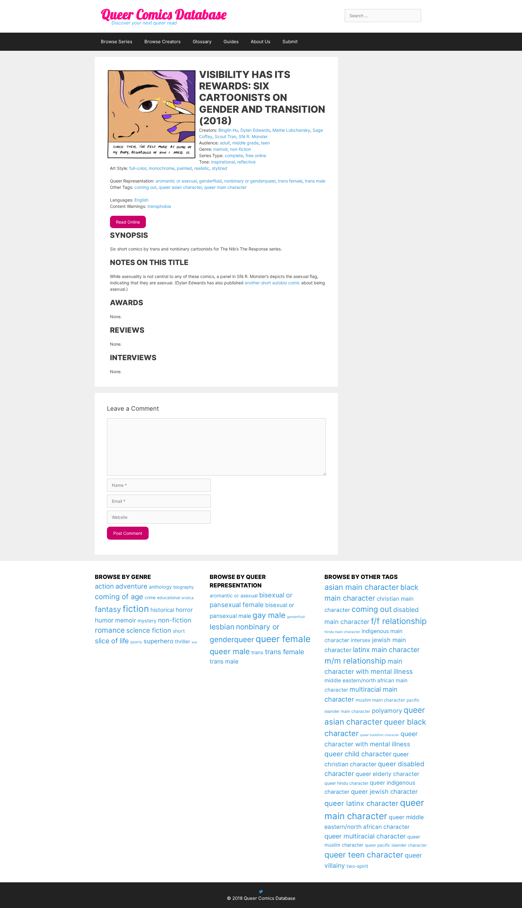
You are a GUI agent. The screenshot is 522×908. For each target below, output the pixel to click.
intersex (361, 640)
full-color (137, 168)
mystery (146, 621)
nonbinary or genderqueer (250, 180)
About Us (260, 41)
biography (183, 587)
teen (265, 142)
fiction (136, 608)
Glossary (202, 41)
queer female (283, 639)
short (179, 631)
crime (150, 597)
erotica (188, 598)
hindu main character (342, 631)
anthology (160, 587)
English (141, 199)
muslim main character (380, 700)
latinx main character (386, 649)
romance (110, 630)
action (104, 586)
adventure (131, 586)
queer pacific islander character (396, 845)
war (194, 642)
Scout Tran (225, 136)
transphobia (159, 206)
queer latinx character (361, 803)
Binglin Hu (228, 130)
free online (256, 155)
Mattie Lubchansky (291, 130)
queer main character (225, 187)
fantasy (108, 609)
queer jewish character (384, 791)
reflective (246, 161)
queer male (230, 651)
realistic (201, 168)
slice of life (112, 641)
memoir (220, 149)
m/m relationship (355, 660)
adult (225, 142)
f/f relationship (399, 621)
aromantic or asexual (176, 180)
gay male (269, 615)
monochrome (161, 168)
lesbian (222, 626)
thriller (182, 641)
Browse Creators (162, 41)
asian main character (361, 587)
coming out (145, 187)
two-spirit (357, 866)
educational (168, 597)
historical (162, 609)
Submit (290, 41)
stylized (219, 168)
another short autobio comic (272, 282)
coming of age (119, 596)
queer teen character (363, 854)
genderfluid (210, 180)
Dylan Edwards (255, 130)
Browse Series (116, 41)
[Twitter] (261, 891)
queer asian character (180, 187)
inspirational (223, 161)
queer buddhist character (379, 735)
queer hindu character (346, 783)
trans (257, 652)
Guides (231, 41)
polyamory (387, 710)
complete (234, 155)
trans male (315, 180)
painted (184, 168)
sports (136, 642)
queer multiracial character (365, 836)
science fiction (148, 630)
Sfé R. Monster (253, 136)
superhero (158, 641)
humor (104, 620)
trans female (290, 180)
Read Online (128, 222)
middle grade (245, 142)
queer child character (358, 754)
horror (184, 609)
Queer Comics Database (163, 14)
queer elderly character (387, 773)
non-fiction (240, 149)
